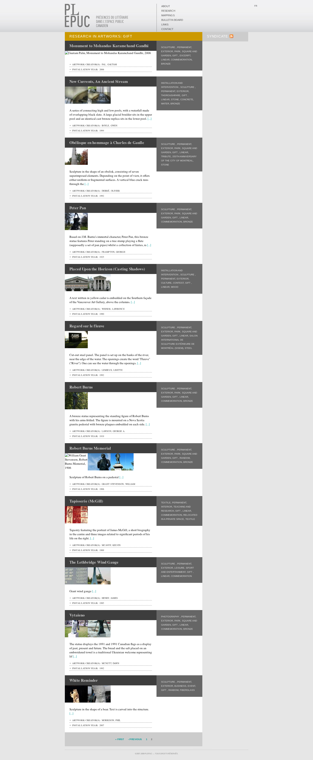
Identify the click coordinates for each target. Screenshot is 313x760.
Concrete (186, 99)
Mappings (168, 15)
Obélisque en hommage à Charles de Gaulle (106, 142)
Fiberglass (187, 690)
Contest (178, 283)
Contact (167, 29)
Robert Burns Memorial (90, 448)
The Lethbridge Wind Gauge (93, 562)
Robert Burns (81, 387)
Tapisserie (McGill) (86, 501)
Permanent (184, 47)
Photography (170, 616)
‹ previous (135, 739)
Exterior (167, 51)
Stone (175, 99)
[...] (149, 119)
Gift (175, 55)
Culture (166, 283)
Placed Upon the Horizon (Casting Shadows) (107, 269)
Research (168, 10)
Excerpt (185, 55)
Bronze (166, 63)
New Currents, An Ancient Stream (98, 81)
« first (119, 739)
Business (180, 686)
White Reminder (83, 680)
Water (165, 103)
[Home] (96, 26)
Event (191, 686)
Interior (166, 506)
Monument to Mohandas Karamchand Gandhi (108, 46)
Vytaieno (77, 615)
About (165, 6)
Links (164, 24)
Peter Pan (77, 208)
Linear (165, 59)
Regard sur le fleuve (86, 326)
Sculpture (168, 47)
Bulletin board (172, 20)
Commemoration (181, 59)
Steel (188, 348)
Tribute (166, 156)
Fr (255, 6)
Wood (174, 287)
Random (185, 458)
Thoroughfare (170, 95)
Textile (166, 502)
